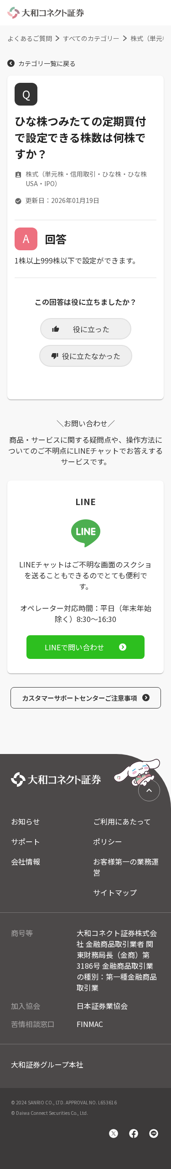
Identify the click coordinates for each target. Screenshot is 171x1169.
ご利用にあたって (122, 821)
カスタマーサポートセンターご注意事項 (79, 698)
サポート (25, 841)
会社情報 (25, 861)
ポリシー (107, 841)
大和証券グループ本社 (47, 1064)
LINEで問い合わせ (74, 647)
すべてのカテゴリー (91, 38)
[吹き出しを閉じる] (118, 734)
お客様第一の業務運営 (126, 867)
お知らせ (25, 821)
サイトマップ (115, 892)
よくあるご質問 (29, 38)
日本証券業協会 (102, 1005)
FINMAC (90, 1023)
